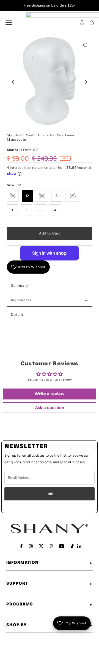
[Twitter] (41, 546)
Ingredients (49, 300)
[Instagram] (31, 546)
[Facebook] (21, 546)
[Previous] (13, 82)
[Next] (85, 82)
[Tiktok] (72, 546)
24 (54, 210)
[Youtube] (61, 546)
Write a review (49, 393)
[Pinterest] (51, 546)
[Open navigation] (8, 22)
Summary (49, 285)
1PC (13, 196)
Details (49, 314)
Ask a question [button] (49, 407)
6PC (42, 196)
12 (27, 196)
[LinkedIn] (79, 547)
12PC (72, 196)
